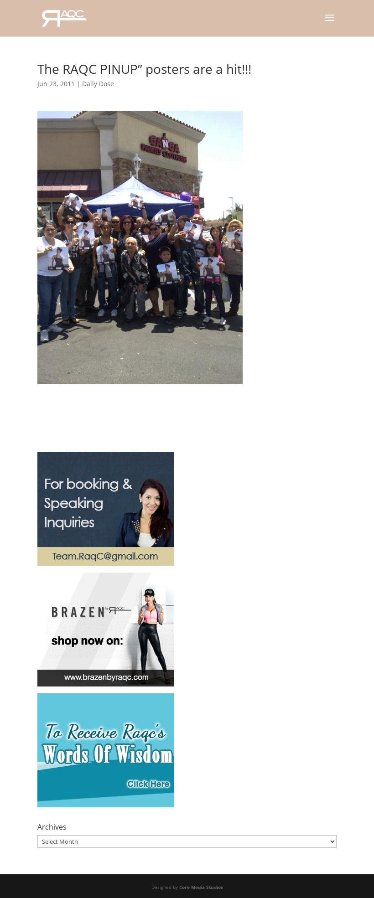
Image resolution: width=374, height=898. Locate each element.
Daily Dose (98, 83)
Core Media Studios (201, 887)
